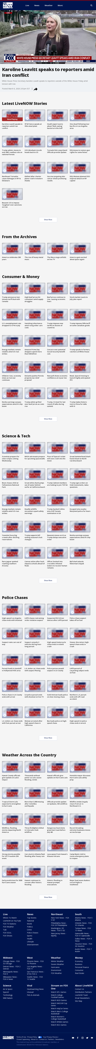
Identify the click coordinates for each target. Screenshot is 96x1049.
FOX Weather (8, 927)
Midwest (8, 957)
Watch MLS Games (58, 1025)
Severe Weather (57, 964)
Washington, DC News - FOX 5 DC (58, 929)
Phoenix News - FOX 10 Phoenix (35, 962)
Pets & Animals (33, 995)
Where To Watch (10, 918)
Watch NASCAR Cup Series (59, 1004)
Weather (56, 957)
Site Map (78, 1001)
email (92, 1038)
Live (5, 914)
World (29, 924)
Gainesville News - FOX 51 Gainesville (82, 934)
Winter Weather (57, 961)
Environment (56, 970)
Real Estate (79, 973)
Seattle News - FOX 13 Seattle (35, 978)
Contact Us (79, 989)
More (60, 5)
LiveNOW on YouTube (12, 921)
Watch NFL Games (58, 992)
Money (79, 957)
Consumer (79, 970)
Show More (48, 220)
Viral (29, 985)
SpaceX (6, 992)
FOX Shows (7, 935)
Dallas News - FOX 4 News (83, 939)
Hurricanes (55, 967)
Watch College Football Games (57, 996)
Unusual (30, 992)
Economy (79, 961)
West (30, 957)
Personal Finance (82, 967)
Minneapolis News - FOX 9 (11, 972)
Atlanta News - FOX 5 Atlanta (83, 919)
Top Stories (31, 918)
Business (78, 964)
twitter (87, 1038)
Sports (29, 935)
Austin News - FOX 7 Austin (83, 950)
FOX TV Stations (9, 924)
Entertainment (32, 944)
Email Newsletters (82, 998)
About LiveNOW (84, 985)
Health (29, 938)
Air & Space (7, 989)
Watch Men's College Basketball (59, 1012)
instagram (82, 1038)
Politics (30, 927)
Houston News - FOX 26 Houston (83, 945)
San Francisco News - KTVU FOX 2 (35, 972)
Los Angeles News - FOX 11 (35, 967)
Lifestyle (30, 941)
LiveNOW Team (81, 995)
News (30, 914)
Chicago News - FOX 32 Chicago (11, 962)
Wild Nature (7, 998)
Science (7, 985)
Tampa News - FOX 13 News (83, 929)
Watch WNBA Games (59, 1022)
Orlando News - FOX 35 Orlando (83, 924)
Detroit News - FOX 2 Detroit (11, 967)
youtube (73, 1038)
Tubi (4, 930)
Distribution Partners (83, 992)
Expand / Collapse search (91, 5)
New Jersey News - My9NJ (58, 934)
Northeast (57, 914)
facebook (78, 1038)
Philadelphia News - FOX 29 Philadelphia (59, 924)
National (30, 921)
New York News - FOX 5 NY (60, 919)
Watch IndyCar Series (59, 1008)
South (78, 914)
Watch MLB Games (59, 1000)
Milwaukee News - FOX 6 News (10, 978)
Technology (7, 995)
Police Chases (32, 932)
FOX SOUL (7, 932)
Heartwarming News (35, 989)
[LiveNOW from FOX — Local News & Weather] (11, 5)
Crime (29, 930)
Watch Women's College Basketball (58, 1017)
